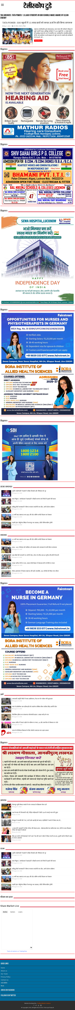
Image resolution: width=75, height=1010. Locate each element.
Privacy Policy (5, 977)
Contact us (4, 980)
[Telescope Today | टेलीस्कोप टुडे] (37, 5)
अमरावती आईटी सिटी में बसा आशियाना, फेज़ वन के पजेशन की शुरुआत (32, 698)
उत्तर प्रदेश (15, 26)
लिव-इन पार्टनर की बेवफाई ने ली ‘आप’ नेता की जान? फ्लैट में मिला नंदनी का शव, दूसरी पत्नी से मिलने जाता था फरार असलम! (42, 837)
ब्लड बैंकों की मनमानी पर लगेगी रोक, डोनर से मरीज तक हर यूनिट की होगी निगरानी (35, 555)
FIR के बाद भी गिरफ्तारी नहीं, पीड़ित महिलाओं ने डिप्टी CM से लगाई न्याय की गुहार (35, 812)
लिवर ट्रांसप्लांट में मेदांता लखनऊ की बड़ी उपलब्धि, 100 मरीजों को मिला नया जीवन (35, 571)
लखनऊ (21, 26)
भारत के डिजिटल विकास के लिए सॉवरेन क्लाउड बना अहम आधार (30, 730)
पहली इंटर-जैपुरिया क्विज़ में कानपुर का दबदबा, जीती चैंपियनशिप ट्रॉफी (32, 522)
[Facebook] (34, 1005)
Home (3, 968)
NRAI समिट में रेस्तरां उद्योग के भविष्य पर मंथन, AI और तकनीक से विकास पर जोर (35, 722)
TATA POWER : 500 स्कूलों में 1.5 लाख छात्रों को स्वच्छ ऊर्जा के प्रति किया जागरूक (37, 23)
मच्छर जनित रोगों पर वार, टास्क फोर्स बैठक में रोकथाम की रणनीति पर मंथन (33, 563)
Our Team (4, 974)
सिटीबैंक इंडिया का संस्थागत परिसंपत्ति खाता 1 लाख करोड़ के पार (30, 714)
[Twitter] (36, 1005)
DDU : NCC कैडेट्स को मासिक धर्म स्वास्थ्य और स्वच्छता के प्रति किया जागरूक (34, 547)
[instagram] (41, 1005)
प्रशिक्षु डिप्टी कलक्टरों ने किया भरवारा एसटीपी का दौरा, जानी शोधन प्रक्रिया (33, 507)
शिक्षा (24, 26)
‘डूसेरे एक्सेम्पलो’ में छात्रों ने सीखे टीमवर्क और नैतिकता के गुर (29, 491)
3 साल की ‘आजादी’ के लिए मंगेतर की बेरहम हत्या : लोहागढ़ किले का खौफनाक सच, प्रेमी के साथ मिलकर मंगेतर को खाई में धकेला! (41, 829)
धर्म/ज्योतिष (4, 983)
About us (4, 971)
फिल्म (2, 986)
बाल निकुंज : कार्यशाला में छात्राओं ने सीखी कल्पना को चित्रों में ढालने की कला (34, 499)
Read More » (38, 40)
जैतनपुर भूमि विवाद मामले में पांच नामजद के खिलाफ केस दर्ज (29, 804)
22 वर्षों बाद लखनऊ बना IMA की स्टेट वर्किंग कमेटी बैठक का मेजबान (32, 514)
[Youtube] (38, 1005)
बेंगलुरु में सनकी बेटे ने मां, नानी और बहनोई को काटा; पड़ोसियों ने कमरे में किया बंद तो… (36, 820)
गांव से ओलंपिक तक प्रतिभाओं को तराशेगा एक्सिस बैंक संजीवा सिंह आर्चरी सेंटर (34, 706)
